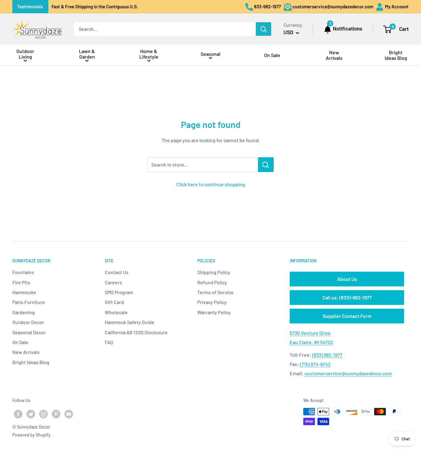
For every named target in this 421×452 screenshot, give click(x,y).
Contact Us (117, 272)
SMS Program (119, 292)
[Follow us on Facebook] (18, 413)
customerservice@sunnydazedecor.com (348, 373)
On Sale (20, 342)
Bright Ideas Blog (30, 362)
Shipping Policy (213, 272)
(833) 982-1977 (327, 355)
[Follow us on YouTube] (68, 413)
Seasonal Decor (29, 332)
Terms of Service (215, 292)
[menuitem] (25, 55)
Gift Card (114, 302)
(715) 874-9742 (315, 364)
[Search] (263, 29)
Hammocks (24, 292)
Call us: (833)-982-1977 (347, 297)
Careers (113, 282)
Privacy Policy (212, 302)
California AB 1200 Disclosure (136, 332)
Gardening (23, 312)
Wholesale (116, 312)
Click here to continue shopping (210, 184)
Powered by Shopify (31, 435)
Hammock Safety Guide (129, 322)
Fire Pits (21, 282)
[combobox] (165, 29)
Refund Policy (212, 282)
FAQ (109, 342)
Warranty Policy (214, 312)
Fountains (23, 272)
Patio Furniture (28, 302)
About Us (347, 279)
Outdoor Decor (28, 322)
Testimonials (30, 6)
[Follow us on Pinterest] (56, 413)
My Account (396, 6)
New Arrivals (26, 352)
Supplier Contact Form (347, 316)
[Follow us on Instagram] (43, 413)
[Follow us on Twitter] (31, 413)
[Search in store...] (266, 164)
